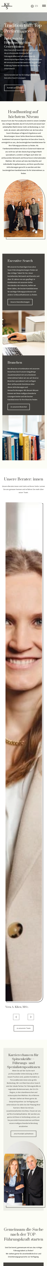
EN (36, 6)
